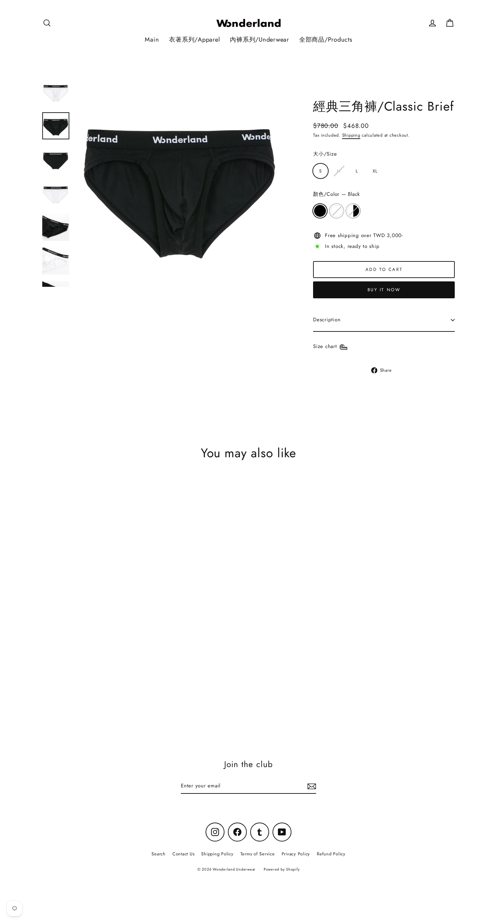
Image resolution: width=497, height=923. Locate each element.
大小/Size (325, 154)
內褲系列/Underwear (259, 39)
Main (152, 39)
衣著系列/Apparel (194, 39)
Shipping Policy (217, 854)
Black (320, 211)
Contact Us (183, 854)
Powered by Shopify (282, 869)
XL (375, 171)
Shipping (351, 135)
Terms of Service (257, 854)
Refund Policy (331, 854)
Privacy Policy (296, 854)
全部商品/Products (325, 39)
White (337, 211)
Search (158, 854)
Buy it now (384, 289)
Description (326, 319)
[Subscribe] (310, 786)
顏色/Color (336, 194)
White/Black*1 (353, 211)
